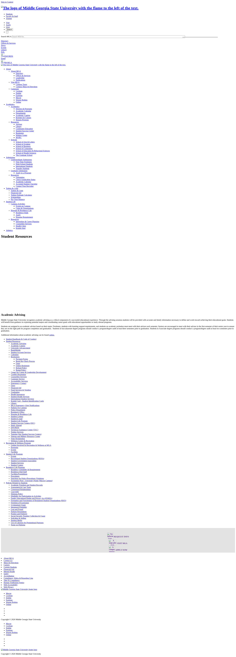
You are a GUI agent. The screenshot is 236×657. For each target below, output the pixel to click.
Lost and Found (17, 509)
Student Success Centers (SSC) (23, 423)
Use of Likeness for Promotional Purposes (27, 523)
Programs (14, 447)
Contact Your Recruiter (25, 186)
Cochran (19, 91)
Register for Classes (23, 118)
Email (3, 58)
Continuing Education (24, 129)
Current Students (10, 567)
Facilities (14, 452)
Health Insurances (18, 394)
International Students (24, 166)
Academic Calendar (23, 111)
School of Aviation (23, 144)
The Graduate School (24, 155)
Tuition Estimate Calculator (21, 195)
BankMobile (16, 350)
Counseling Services (24, 224)
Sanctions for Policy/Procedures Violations (27, 478)
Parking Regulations (19, 512)
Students (9, 14)
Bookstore (20, 133)
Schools (14, 140)
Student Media (16, 520)
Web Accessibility (11, 585)
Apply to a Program (23, 173)
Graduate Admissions (19, 171)
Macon (18, 98)
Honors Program (22, 120)
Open (18, 363)
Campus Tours (21, 84)
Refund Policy (21, 368)
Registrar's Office (17, 412)
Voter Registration (18, 439)
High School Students (24, 164)
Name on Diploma (18, 525)
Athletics (9, 230)
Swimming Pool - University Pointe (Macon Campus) (31, 481)
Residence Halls (22, 213)
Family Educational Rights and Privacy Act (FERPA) (31, 498)
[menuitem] (120, 85)
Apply (8, 25)
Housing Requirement (24, 217)
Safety (6, 574)
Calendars (15, 355)
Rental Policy (21, 370)
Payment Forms (22, 359)
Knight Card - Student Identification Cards (27, 401)
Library (4, 50)
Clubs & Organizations (25, 208)
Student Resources (13, 341)
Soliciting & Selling (18, 518)
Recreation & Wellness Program (18, 443)
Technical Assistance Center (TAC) (24, 430)
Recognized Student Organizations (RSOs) (27, 458)
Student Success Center (25, 131)
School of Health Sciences (26, 153)
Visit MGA (15, 82)
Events (3, 48)
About (8, 69)
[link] (19, 589)
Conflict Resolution (18, 374)
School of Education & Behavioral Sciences (33, 151)
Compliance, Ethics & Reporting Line (18, 578)
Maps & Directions (11, 563)
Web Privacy (9, 587)
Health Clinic (21, 226)
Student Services (17, 463)
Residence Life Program (15, 467)
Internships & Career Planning (27, 222)
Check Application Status (25, 180)
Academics (10, 104)
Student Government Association (23, 461)
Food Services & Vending (21, 390)
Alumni (9, 18)
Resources (15, 122)
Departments (21, 113)
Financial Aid (16, 193)
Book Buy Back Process (25, 361)
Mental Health (9, 572)
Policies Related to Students (16, 483)
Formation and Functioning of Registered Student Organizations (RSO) (38, 501)
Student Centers (17, 416)
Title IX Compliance (12, 580)
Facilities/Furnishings (19, 474)
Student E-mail (16, 419)
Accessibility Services (19, 381)
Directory (4, 41)
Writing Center (21, 135)
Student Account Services (21, 352)
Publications (20, 80)
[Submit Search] (200, 37)
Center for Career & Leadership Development (28, 372)
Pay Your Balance (18, 199)
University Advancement (20, 348)
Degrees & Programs (24, 109)
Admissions (10, 157)
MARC (19, 137)
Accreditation (9, 576)
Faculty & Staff (12, 16)
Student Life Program (19, 421)
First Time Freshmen (24, 162)
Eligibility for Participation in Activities (26, 496)
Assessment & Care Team (21, 487)
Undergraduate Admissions (21, 160)
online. (52, 335)
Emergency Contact (18, 383)
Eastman (19, 95)
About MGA (16, 71)
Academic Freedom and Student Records (27, 485)
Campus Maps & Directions (26, 87)
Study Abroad (16, 425)
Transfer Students (22, 168)
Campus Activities (18, 204)
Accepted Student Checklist (26, 184)
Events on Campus (23, 206)
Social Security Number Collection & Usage (28, 516)
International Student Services (22, 399)
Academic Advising (18, 344)
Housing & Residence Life (21, 210)
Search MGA (6, 37)
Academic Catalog (23, 115)
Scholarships (16, 197)
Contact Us (8, 560)
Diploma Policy (17, 494)
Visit (7, 23)
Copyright (15, 492)
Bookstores (15, 357)
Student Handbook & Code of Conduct (21, 339)
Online (18, 102)
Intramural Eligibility (19, 507)
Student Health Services (20, 397)
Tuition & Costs (12, 188)
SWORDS (9, 56)
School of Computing (24, 149)
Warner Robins (21, 100)
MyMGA (8, 63)
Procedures (15, 476)
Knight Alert (20, 228)
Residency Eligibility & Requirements (25, 470)
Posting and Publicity (19, 514)
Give (8, 27)
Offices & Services (8, 43)
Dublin (18, 93)
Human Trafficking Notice (14, 583)
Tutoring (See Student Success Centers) (26, 434)
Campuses (15, 89)
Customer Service (18, 379)
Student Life (10, 202)
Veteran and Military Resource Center (25, 436)
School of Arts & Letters (25, 142)
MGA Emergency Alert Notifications (25, 405)
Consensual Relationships (21, 489)
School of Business (23, 146)
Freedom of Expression (20, 503)
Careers (7, 565)
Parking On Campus (19, 408)
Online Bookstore (23, 366)
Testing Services (17, 432)
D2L (3, 52)
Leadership (20, 78)
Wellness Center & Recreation (22, 441)
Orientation (20, 177)
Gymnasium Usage (18, 505)
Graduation (15, 392)
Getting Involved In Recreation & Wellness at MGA (31, 445)
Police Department (18, 410)
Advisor (19, 124)
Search (9, 29)
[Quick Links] (7, 32)
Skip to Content (7, 2)
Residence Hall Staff (19, 472)
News (3, 45)
